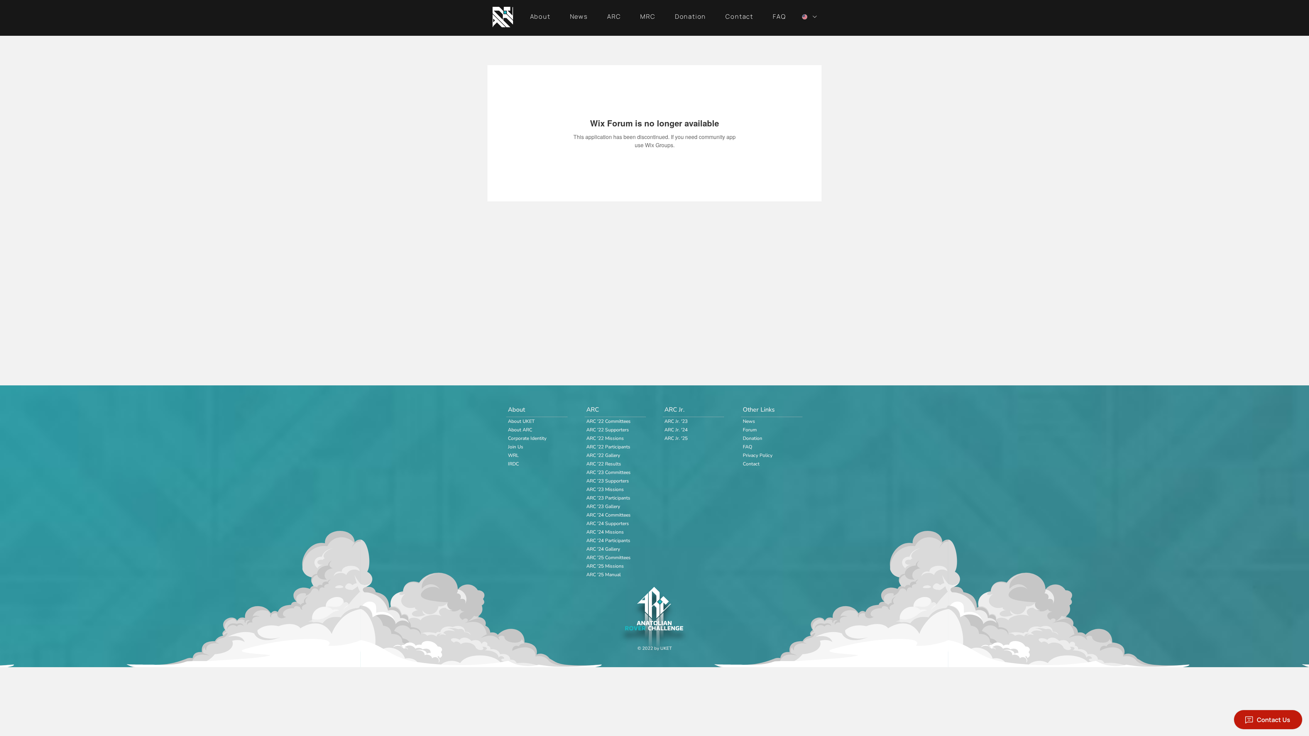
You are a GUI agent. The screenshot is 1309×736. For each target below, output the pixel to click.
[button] (540, 17)
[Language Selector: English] (808, 17)
